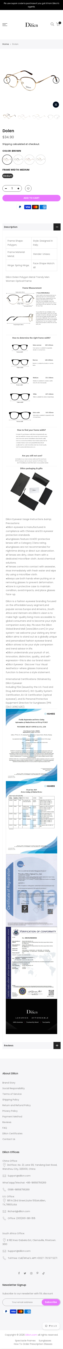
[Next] (56, 80)
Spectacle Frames (25, 1340)
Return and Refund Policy (16, 1105)
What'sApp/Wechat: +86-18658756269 (24, 1182)
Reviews (6, 1122)
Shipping (7, 144)
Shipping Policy (10, 1099)
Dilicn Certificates (12, 1133)
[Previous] (7, 80)
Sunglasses (45, 1340)
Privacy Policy (10, 1111)
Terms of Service (12, 1094)
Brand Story (8, 1082)
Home (5, 44)
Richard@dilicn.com (19, 1211)
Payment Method (12, 1116)
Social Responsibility (13, 1088)
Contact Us (8, 1139)
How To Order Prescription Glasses (33, 1344)
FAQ (4, 1127)
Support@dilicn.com (19, 1175)
